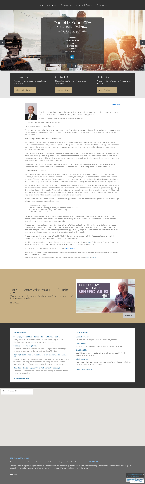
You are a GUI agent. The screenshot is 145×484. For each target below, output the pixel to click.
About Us (51, 5)
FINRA (88, 257)
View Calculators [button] (23, 90)
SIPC (94, 257)
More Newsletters (21, 378)
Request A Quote (83, 5)
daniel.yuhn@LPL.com (72, 52)
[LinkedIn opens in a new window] (72, 57)
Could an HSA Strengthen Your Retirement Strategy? (36, 368)
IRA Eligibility (82, 350)
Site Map (13, 475)
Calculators (82, 332)
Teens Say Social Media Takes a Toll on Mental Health (36, 337)
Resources (66, 5)
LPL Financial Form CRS (19, 458)
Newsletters (19, 332)
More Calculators (84, 370)
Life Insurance (82, 359)
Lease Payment (82, 337)
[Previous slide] (2, 42)
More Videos (15, 303)
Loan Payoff (81, 344)
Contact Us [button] (62, 90)
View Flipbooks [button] (106, 90)
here (89, 242)
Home (41, 5)
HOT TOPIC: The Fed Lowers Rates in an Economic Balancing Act (40, 356)
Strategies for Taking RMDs (25, 346)
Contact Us (101, 5)
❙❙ (75, 66)
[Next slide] (142, 42)
